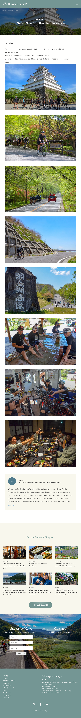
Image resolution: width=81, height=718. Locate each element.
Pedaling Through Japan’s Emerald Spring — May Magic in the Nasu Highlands (66, 592)
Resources (7, 685)
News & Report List (41, 605)
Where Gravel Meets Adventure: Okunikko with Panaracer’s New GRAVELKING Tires (14, 592)
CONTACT (6, 697)
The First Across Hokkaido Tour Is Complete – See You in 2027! (14, 565)
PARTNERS (7, 695)
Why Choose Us (9, 688)
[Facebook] (40, 704)
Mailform (61, 638)
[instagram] (34, 704)
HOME (5, 676)
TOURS (5, 678)
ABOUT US (7, 693)
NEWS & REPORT (9, 681)
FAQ (4, 690)
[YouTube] (46, 704)
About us (11, 506)
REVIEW (6, 683)
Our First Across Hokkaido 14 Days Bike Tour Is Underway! (66, 564)
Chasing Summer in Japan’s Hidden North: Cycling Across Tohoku (40, 592)
